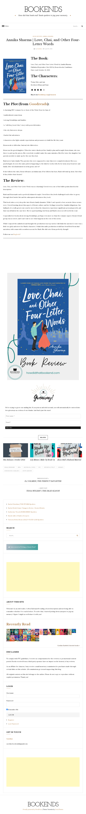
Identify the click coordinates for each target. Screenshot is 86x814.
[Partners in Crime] (37, 632)
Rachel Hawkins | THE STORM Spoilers (21, 504)
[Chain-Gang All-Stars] (33, 638)
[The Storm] (8, 632)
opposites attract (49, 467)
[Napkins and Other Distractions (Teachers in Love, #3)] (41, 632)
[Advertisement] (43, 576)
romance (60, 467)
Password (9, 701)
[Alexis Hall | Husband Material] (69, 450)
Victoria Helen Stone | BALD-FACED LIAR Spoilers (26, 520)
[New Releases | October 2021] (15, 450)
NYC (39, 467)
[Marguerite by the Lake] (17, 632)
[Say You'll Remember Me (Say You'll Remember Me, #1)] (29, 632)
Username (10, 693)
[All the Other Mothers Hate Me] (21, 638)
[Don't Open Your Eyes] (21, 632)
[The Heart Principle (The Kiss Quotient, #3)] (62, 632)
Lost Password (13, 724)
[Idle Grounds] (8, 638)
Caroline (39, 49)
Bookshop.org (43, 95)
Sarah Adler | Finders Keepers (18, 516)
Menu (6, 26)
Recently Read (18, 624)
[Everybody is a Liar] (74, 631)
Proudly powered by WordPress (32, 809)
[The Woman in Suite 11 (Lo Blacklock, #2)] (25, 632)
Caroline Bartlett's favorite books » (68, 645)
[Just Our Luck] (33, 632)
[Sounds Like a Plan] (45, 632)
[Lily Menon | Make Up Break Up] (42, 450)
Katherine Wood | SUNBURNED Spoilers (22, 512)
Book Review (37, 36)
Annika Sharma (48, 36)
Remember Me (13, 710)
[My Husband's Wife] (12, 632)
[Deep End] (29, 638)
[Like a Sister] (66, 632)
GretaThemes (59, 809)
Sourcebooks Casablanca (11, 471)
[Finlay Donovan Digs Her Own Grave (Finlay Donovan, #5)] (17, 638)
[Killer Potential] (25, 638)
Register (11, 720)
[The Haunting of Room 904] (53, 632)
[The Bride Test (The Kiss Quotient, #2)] (57, 632)
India (19, 467)
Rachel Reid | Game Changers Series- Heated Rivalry (26, 508)
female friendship (9, 467)
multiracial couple (29, 467)
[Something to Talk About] (49, 632)
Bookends (43, 10)
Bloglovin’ (16, 234)
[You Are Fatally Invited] (37, 638)
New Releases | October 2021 (14, 460)
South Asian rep (27, 471)
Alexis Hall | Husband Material (69, 460)
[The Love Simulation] (12, 638)
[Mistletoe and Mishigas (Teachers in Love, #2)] (70, 632)
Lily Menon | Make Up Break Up (42, 460)
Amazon (53, 95)
